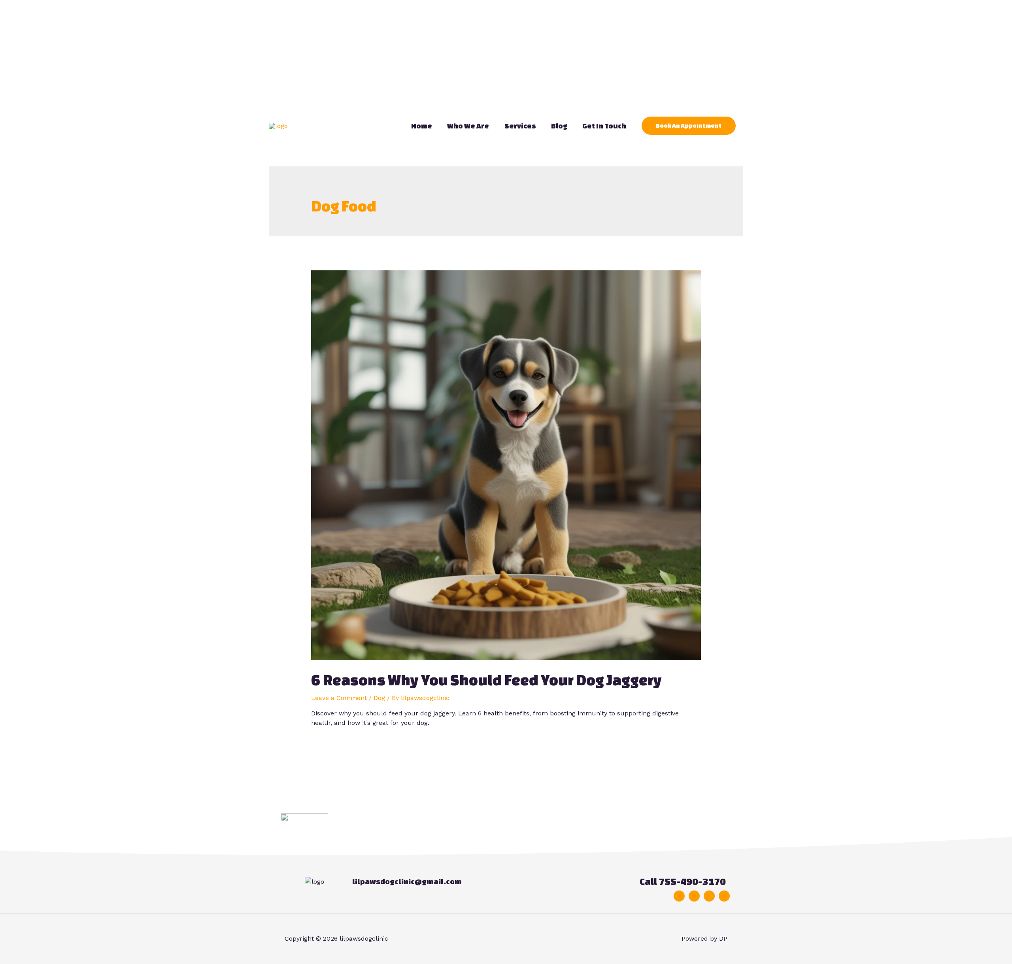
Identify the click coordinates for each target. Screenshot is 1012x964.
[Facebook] (679, 896)
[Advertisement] (237, 55)
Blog (559, 126)
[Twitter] (694, 896)
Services (520, 126)
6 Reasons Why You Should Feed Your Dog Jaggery (486, 680)
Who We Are (468, 126)
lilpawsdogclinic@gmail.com (407, 881)
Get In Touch (604, 126)
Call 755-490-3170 (683, 881)
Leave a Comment (339, 698)
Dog (379, 698)
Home (421, 126)
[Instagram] (709, 896)
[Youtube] (724, 896)
